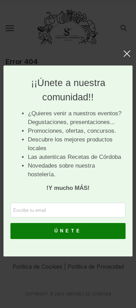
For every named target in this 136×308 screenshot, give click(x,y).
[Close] (127, 57)
